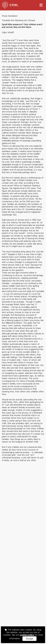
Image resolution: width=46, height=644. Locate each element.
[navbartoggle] (41, 5)
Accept (29, 638)
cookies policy (27, 635)
